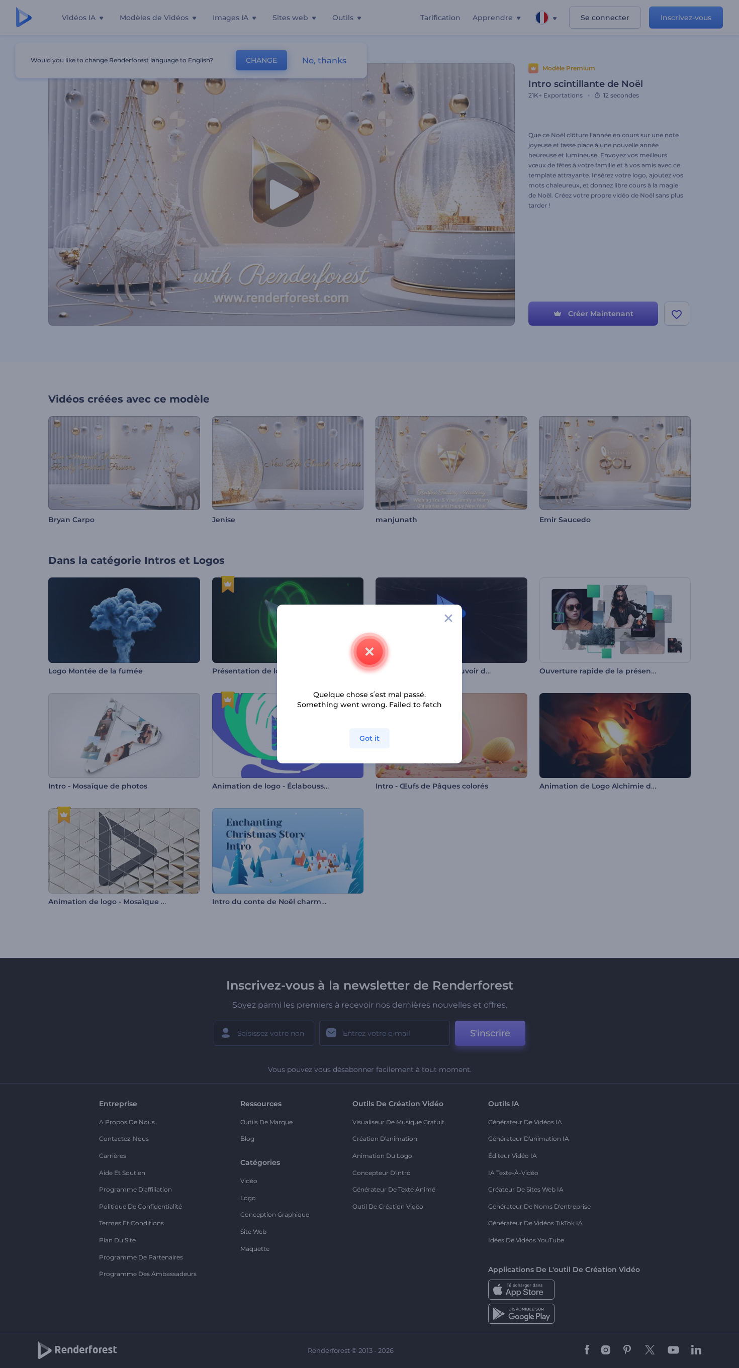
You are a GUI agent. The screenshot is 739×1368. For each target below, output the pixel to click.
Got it (369, 738)
